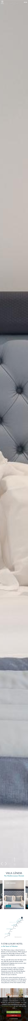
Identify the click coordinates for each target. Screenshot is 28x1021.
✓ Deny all (13, 1015)
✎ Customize (14, 1018)
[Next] (6, 864)
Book (25, 2)
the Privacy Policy (7, 1006)
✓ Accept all (14, 1012)
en (26, 996)
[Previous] (2, 864)
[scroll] (16, 864)
